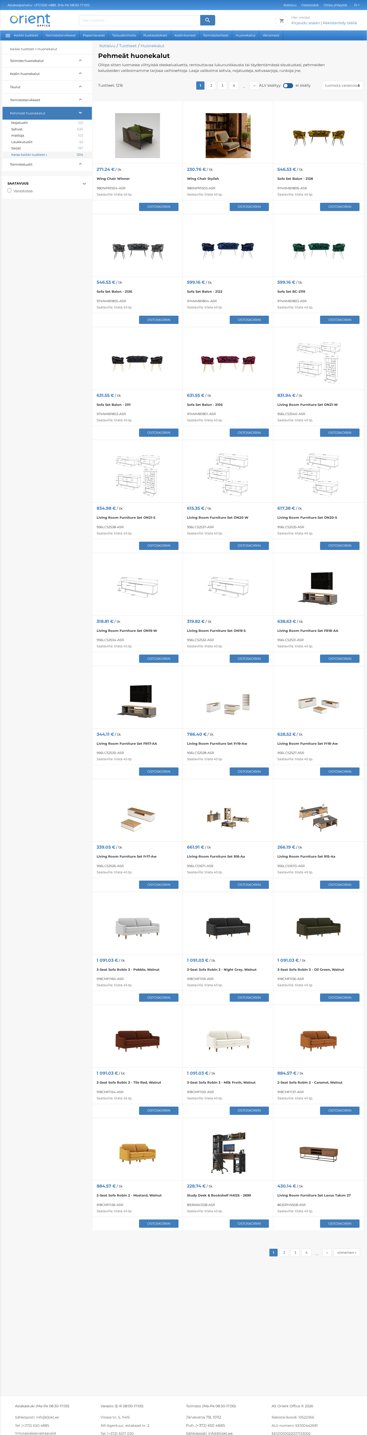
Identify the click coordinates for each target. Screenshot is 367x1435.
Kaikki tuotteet (26, 35)
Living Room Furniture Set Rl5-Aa (306, 856)
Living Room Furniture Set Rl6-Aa (216, 856)
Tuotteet (128, 45)
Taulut (16, 87)
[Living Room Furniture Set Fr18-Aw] (318, 700)
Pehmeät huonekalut (28, 113)
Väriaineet (271, 35)
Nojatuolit (47, 123)
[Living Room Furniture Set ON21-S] (137, 474)
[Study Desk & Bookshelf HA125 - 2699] (228, 1152)
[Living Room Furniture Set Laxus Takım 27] (318, 1152)
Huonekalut (245, 35)
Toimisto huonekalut (27, 61)
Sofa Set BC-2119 (291, 291)
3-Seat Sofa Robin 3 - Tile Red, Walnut (129, 1082)
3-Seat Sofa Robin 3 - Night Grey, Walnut (222, 969)
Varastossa (23, 191)
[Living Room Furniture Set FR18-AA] (318, 587)
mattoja (47, 135)
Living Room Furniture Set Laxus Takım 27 (314, 1195)
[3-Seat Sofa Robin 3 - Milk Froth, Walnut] (228, 1039)
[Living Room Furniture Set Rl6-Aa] (228, 813)
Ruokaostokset (155, 35)
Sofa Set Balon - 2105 (205, 405)
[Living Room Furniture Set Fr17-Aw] (137, 813)
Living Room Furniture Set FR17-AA (127, 743)
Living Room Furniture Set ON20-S (307, 517)
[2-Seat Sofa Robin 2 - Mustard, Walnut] (137, 1152)
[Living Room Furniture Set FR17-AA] (137, 700)
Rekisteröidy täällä (340, 22)
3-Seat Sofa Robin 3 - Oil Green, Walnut (310, 969)
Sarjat (47, 148)
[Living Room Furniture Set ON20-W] (228, 474)
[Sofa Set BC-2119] (318, 248)
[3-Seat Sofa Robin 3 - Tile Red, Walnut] (137, 1039)
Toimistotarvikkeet (60, 35)
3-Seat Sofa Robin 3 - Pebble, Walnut (128, 969)
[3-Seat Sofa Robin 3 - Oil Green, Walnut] (318, 926)
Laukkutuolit (47, 142)
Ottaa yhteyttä (335, 5)
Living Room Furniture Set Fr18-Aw (307, 743)
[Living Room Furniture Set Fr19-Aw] (228, 700)
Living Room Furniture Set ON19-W (127, 631)
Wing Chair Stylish (203, 179)
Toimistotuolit (22, 164)
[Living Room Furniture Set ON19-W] (137, 587)
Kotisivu (290, 5)
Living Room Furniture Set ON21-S (126, 517)
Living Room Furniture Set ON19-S (216, 631)
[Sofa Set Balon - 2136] (137, 248)
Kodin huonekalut (25, 74)
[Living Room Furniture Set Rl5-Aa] (318, 813)
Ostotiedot (310, 5)
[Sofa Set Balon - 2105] (228, 361)
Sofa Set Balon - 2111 (114, 405)
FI (355, 5)
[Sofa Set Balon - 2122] (228, 248)
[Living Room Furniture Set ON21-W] (318, 361)
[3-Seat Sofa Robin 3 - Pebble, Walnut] (137, 926)
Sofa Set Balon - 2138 (295, 179)
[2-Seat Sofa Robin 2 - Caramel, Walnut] (318, 1039)
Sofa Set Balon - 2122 (204, 291)
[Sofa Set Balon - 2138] (318, 135)
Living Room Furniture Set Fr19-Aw (217, 743)
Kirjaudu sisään (305, 22)
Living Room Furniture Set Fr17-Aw (127, 856)
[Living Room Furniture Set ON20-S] (318, 474)
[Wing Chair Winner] (137, 135)
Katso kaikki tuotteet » (47, 155)
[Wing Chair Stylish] (228, 135)
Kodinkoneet (185, 35)
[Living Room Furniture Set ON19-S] (228, 587)
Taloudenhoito (124, 35)
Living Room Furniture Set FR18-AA (307, 631)
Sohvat (47, 129)
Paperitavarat (94, 35)
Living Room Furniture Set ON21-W (307, 405)
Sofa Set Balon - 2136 (114, 291)
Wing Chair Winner (113, 179)
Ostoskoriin (159, 207)
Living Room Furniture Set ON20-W (217, 517)
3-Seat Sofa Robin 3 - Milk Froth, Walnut (221, 1082)
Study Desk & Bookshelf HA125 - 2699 (219, 1195)
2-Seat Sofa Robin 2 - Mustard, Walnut (129, 1195)
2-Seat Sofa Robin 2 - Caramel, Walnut (310, 1082)
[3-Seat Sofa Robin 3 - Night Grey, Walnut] (228, 926)
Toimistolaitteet (215, 35)
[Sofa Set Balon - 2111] (137, 361)
